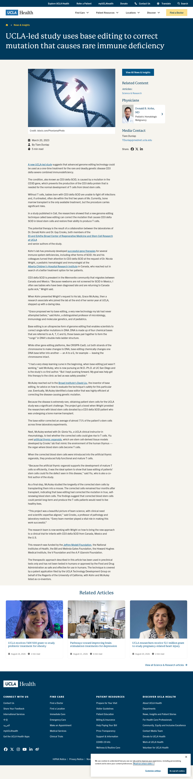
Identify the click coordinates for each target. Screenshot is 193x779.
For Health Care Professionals (157, 719)
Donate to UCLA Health (154, 736)
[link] (132, 149)
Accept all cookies (177, 771)
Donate (124, 3)
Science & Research (132, 93)
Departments (149, 708)
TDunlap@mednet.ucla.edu (137, 140)
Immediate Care (57, 714)
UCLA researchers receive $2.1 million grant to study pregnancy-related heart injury (158, 644)
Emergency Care (58, 719)
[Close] (186, 757)
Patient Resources (105, 12)
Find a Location (57, 708)
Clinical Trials (56, 736)
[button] (59, 3)
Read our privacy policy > (144, 763)
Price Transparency (105, 730)
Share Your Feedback (13, 708)
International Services (14, 714)
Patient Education (105, 714)
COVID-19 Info (103, 741)
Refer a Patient (84, 3)
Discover (151, 12)
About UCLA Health (152, 702)
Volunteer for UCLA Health (156, 747)
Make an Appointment (60, 725)
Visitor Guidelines (104, 708)
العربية (6, 725)
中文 (5, 719)
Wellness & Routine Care (108, 747)
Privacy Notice (76, 759)
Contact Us (144, 3)
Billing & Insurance (105, 719)
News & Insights (22, 24)
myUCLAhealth (105, 3)
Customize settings (153, 770)
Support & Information (107, 736)
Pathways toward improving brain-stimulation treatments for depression (93, 644)
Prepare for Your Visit (106, 702)
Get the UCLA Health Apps (16, 736)
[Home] (7, 25)
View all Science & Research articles (164, 665)
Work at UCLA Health (153, 741)
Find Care (80, 12)
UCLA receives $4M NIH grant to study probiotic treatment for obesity (31, 644)
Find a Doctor (177, 12)
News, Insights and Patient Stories (159, 714)
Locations (131, 12)
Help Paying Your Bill (106, 725)
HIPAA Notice (59, 759)
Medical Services (58, 730)
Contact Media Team (153, 730)
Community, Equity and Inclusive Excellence (164, 725)
